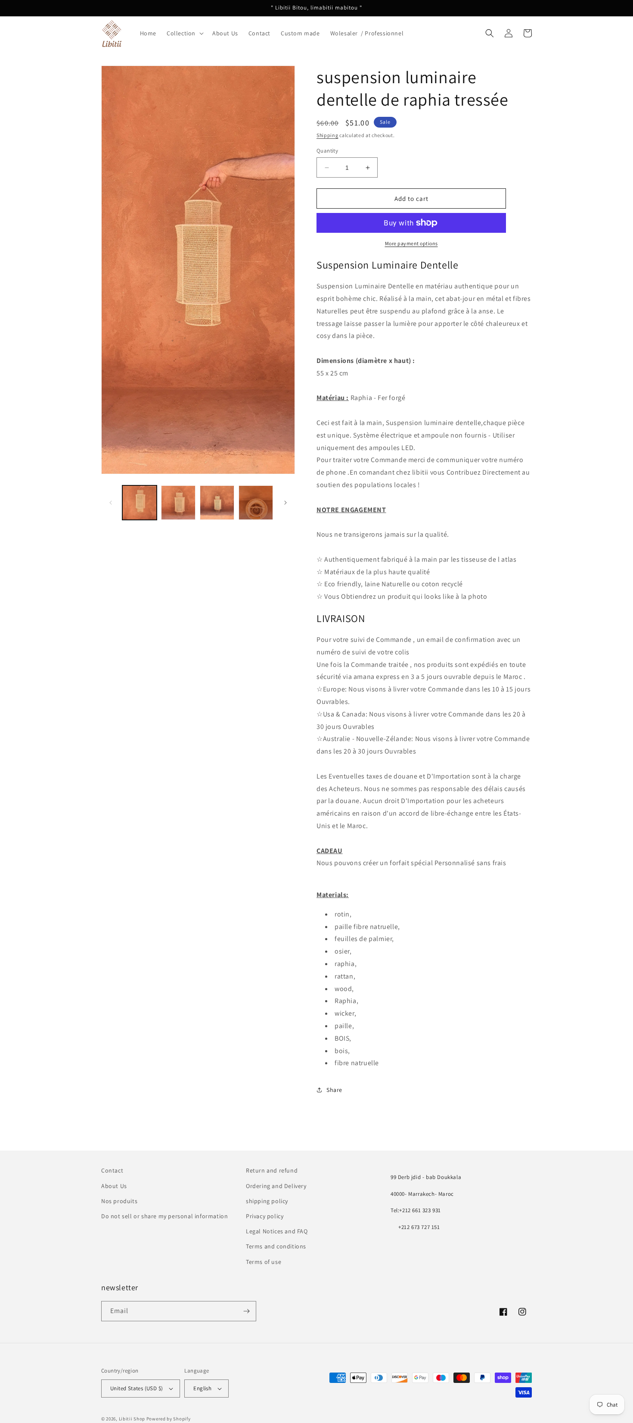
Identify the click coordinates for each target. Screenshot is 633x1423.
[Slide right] (285, 502)
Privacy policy (264, 1216)
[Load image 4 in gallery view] (256, 502)
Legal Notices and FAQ (277, 1231)
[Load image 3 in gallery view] (217, 502)
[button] (184, 33)
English (202, 1388)
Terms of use (263, 1262)
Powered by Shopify (168, 1419)
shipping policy (267, 1201)
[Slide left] (110, 502)
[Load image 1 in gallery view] (139, 502)
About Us (114, 1186)
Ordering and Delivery (276, 1186)
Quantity (327, 150)
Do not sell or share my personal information (164, 1216)
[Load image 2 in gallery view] (178, 502)
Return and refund (272, 1170)
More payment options (411, 243)
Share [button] (334, 1090)
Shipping (327, 135)
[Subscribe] (246, 1311)
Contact (112, 1170)
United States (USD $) (136, 1388)
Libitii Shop (132, 1419)
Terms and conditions (276, 1246)
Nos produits (119, 1201)
